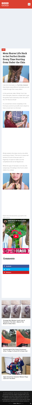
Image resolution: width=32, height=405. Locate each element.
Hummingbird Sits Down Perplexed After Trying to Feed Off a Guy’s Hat (15, 350)
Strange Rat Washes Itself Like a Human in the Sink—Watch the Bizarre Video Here (14, 322)
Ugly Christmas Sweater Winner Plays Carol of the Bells (15, 377)
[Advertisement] (16, 27)
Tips (3, 49)
